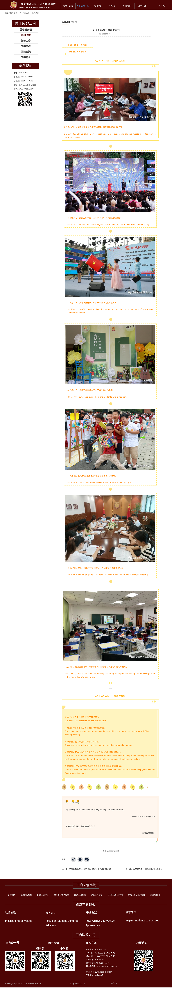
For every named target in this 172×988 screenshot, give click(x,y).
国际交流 (26, 51)
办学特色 (26, 57)
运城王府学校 (96, 895)
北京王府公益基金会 (136, 895)
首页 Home (68, 6)
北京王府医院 (80, 895)
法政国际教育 (26, 895)
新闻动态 (35, 13)
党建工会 (26, 40)
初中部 (97, 6)
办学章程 (26, 46)
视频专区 (127, 6)
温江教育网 (155, 895)
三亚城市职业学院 (115, 895)
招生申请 (142, 6)
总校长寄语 (26, 29)
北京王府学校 (43, 895)
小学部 (112, 6)
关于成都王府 (82, 6)
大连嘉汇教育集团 (61, 895)
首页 (15, 13)
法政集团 (11, 895)
